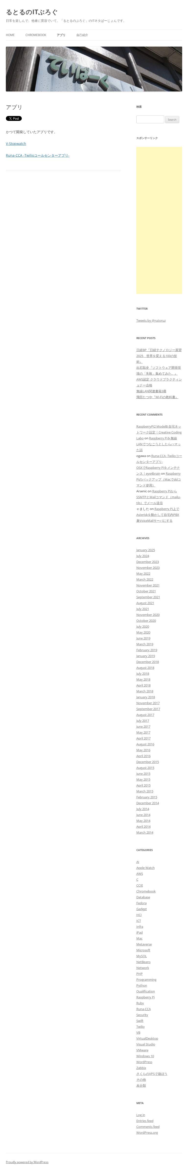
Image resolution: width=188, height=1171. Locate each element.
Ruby (140, 1003)
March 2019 (144, 644)
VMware (142, 1050)
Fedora (141, 903)
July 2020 (142, 626)
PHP (139, 973)
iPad (139, 932)
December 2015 (147, 762)
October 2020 (146, 620)
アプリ (61, 35)
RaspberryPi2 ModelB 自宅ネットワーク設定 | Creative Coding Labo (159, 432)
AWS (139, 873)
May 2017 (143, 732)
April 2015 (143, 785)
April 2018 (143, 685)
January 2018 (145, 697)
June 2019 (143, 638)
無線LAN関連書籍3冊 (151, 391)
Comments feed (148, 1126)
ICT (138, 920)
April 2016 (143, 756)
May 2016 (143, 750)
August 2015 (145, 767)
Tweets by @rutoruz (151, 320)
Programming (146, 979)
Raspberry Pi (145, 997)
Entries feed (144, 1121)
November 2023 (148, 567)
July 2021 (142, 609)
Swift (139, 1020)
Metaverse (144, 944)
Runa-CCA (143, 1009)
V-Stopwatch (16, 143)
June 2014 (143, 815)
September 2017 (148, 709)
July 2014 (142, 809)
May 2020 (143, 632)
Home (10, 35)
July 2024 (142, 556)
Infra (139, 926)
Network (142, 968)
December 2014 (147, 803)
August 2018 (145, 667)
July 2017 (142, 720)
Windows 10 (145, 1056)
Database (143, 897)
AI (137, 862)
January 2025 (145, 550)
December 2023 (147, 562)
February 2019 (146, 650)
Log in (140, 1115)
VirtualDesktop (147, 1038)
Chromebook (35, 35)
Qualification (145, 991)
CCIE (139, 885)
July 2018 (142, 673)
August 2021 (145, 603)
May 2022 (143, 573)
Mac (139, 938)
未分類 (141, 1085)
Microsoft (143, 950)
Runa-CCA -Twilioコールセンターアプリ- (38, 155)
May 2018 (143, 679)
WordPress (144, 1062)
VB (138, 1032)
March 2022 (144, 579)
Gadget (141, 909)
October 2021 (146, 591)
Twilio (140, 1026)
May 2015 (143, 779)
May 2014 (143, 820)
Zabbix (141, 1068)
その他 (141, 1079)
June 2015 (143, 773)
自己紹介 (82, 35)
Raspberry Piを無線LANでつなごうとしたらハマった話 (158, 444)
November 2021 (148, 585)
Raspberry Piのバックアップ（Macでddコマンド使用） (158, 479)
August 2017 (145, 715)
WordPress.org (147, 1132)
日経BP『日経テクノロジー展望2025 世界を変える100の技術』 (159, 356)
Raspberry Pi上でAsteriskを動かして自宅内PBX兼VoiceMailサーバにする (157, 515)
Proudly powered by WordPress (27, 1162)
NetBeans (143, 962)
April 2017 (143, 738)
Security (142, 1015)
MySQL (141, 956)
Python (141, 985)
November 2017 (148, 703)
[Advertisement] (159, 220)
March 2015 (144, 791)
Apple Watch (145, 868)
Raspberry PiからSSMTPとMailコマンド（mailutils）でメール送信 (158, 497)
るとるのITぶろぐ (32, 11)
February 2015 (146, 797)
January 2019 (145, 656)
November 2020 (148, 614)
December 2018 (147, 662)
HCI (139, 915)
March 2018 (144, 691)
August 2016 (145, 744)
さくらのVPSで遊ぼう (151, 1073)
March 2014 (144, 832)
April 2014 (143, 826)
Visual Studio (145, 1044)
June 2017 (143, 726)
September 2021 (148, 597)
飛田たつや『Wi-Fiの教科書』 (157, 397)
